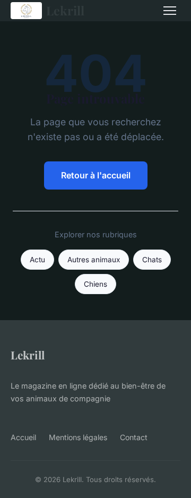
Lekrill (65, 10)
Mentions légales (78, 437)
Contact (133, 437)
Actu (37, 259)
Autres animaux (93, 259)
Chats (152, 259)
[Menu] (169, 10)
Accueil (23, 437)
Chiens (95, 284)
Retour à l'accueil (96, 175)
